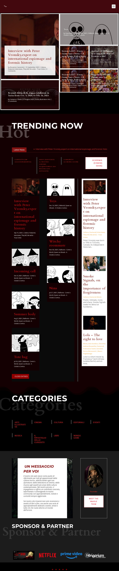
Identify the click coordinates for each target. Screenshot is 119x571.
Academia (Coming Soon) (97, 163)
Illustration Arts (45, 99)
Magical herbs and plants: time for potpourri (101, 77)
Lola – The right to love (93, 337)
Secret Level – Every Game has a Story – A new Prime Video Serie (74, 54)
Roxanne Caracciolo (17, 67)
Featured (11, 69)
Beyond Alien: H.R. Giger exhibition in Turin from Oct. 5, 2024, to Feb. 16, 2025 (28, 94)
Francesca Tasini (89, 349)
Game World (82, 62)
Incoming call (25, 271)
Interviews (18, 69)
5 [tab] (66, 569)
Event (37, 99)
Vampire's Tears (16, 99)
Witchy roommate (57, 243)
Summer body (25, 314)
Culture (43, 67)
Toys (66, 29)
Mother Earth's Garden (99, 85)
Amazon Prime (72, 62)
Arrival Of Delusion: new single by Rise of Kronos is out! (102, 54)
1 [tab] (52, 569)
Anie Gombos (93, 344)
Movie (64, 64)
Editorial (91, 33)
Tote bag (21, 357)
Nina (53, 288)
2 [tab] (56, 569)
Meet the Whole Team (93, 501)
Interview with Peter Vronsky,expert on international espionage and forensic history (29, 57)
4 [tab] (63, 569)
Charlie (95, 83)
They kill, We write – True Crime (34, 69)
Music (106, 62)
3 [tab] (59, 569)
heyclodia (69, 33)
